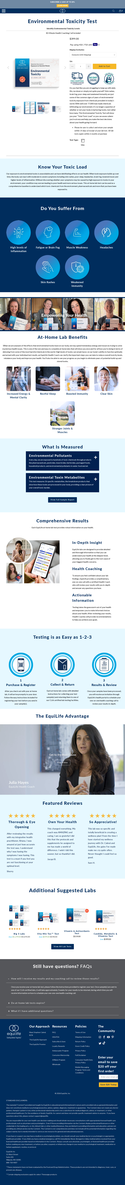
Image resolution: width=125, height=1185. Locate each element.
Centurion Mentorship (60, 1055)
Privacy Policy (80, 1051)
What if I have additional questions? (32, 1011)
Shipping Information (83, 1037)
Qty (71, 61)
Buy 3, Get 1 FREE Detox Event (62, 2)
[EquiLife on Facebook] (104, 1037)
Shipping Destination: (77, 50)
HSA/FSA (55, 1037)
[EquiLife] (62, 10)
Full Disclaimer (80, 1055)
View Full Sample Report (62, 500)
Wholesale (56, 1064)
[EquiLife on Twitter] (100, 1043)
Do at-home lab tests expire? (28, 1003)
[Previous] (8, 67)
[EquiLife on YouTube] (108, 1037)
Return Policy (80, 1041)
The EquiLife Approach (38, 1040)
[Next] (64, 67)
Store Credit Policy (82, 1046)
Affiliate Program (58, 1060)
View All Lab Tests (62, 946)
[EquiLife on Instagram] (100, 1037)
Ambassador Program (60, 1051)
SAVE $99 (62, 5)
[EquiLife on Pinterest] (113, 1037)
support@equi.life (41, 1116)
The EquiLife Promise (37, 1044)
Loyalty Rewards (58, 1046)
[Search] (113, 10)
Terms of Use (80, 1032)
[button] (15, 929)
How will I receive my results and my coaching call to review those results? (55, 978)
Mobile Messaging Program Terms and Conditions (82, 1070)
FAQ (54, 1032)
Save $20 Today (108, 1085)
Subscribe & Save (58, 1041)
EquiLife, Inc (65, 1093)
